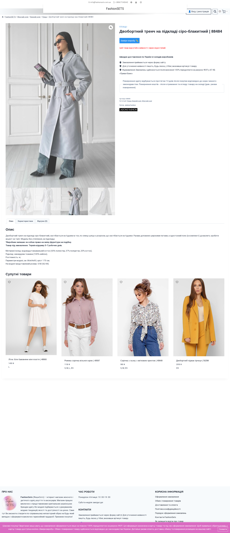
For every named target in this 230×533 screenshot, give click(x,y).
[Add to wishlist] (9, 27)
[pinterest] (131, 2)
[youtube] (136, 2)
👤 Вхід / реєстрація (198, 11)
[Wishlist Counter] (220, 11)
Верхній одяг (136, 101)
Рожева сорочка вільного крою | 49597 (82, 360)
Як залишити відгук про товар (169, 521)
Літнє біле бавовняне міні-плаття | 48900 (28, 359)
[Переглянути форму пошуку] (215, 11)
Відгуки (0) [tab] (42, 221)
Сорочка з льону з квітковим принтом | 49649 (141, 360)
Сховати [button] (223, 529)
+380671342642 (121, 2)
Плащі (123, 27)
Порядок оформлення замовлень (170, 513)
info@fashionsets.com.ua (101, 2)
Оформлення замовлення (167, 497)
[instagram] (141, 2)
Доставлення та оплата (166, 505)
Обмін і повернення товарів (168, 501)
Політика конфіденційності (168, 509)
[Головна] (2, 17)
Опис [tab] (11, 221)
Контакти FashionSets (165, 517)
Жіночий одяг (147, 101)
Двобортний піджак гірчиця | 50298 (192, 360)
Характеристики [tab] (25, 221)
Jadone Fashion (130, 105)
